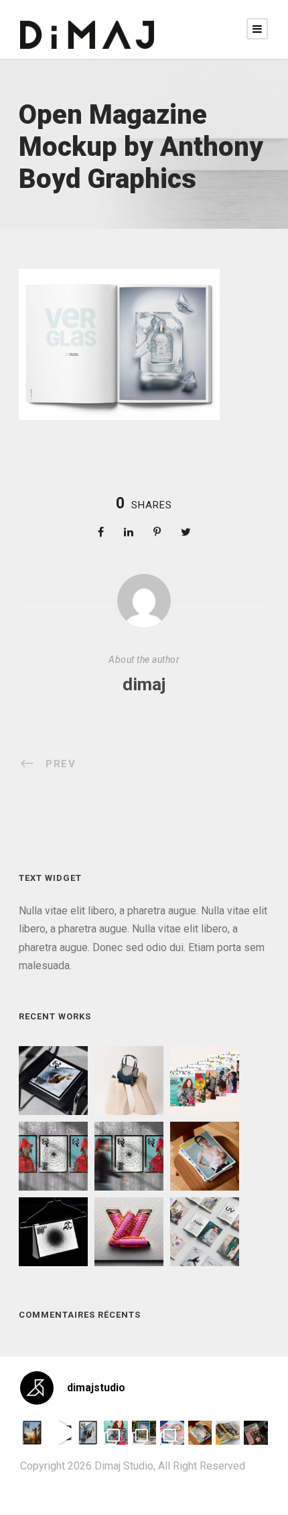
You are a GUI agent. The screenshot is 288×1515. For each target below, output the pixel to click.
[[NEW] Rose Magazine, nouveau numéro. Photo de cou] (200, 1433)
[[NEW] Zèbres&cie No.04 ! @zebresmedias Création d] (256, 1433)
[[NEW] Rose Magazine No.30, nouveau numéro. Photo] (172, 1433)
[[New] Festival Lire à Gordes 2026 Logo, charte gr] (144, 1433)
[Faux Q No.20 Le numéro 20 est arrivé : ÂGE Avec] (32, 1433)
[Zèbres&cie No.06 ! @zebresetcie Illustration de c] (116, 1433)
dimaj (144, 684)
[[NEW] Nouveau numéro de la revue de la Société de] (228, 1433)
